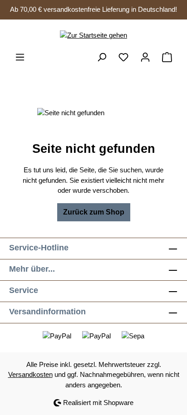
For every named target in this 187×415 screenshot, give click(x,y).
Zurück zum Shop (93, 212)
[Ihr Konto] (145, 57)
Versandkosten (30, 374)
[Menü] (20, 57)
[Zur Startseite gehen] (93, 35)
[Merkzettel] (123, 57)
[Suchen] (102, 57)
